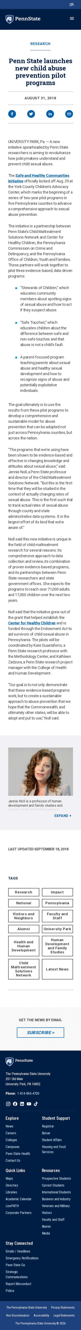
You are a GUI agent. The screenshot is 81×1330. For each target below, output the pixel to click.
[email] (69, 114)
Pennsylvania (57, 903)
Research (40, 44)
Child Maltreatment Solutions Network (23, 969)
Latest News (57, 969)
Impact (57, 892)
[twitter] (31, 114)
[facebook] (12, 114)
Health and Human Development (24, 946)
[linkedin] (50, 114)
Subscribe (39, 1032)
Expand (61, 816)
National (23, 903)
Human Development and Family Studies (57, 946)
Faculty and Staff (57, 916)
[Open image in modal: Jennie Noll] (40, 772)
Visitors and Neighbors (23, 916)
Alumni (23, 929)
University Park (57, 929)
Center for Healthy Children (32, 623)
